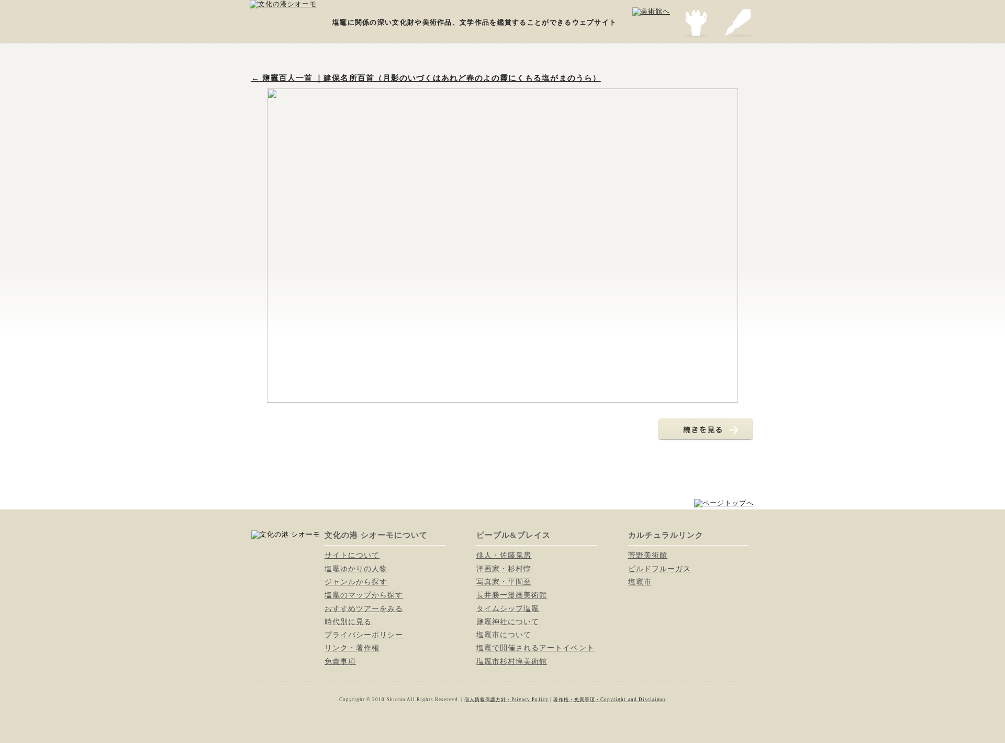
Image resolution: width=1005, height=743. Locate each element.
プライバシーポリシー (364, 634)
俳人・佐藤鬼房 (503, 555)
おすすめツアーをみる (364, 608)
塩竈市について (503, 634)
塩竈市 (640, 582)
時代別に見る (348, 621)
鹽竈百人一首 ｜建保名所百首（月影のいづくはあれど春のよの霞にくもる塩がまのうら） (426, 78)
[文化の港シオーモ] (283, 4)
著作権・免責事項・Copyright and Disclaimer (609, 699)
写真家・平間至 (503, 582)
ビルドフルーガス (659, 568)
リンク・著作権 (352, 648)
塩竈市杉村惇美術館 (511, 661)
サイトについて (352, 555)
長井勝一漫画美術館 (511, 595)
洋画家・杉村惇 (503, 568)
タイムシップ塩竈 (507, 608)
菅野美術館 (647, 555)
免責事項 (340, 661)
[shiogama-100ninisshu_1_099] (502, 398)
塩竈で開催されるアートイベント (535, 648)
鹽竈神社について (507, 621)
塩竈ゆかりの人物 (356, 568)
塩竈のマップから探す (364, 595)
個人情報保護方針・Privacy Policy (506, 699)
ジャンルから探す (356, 582)
